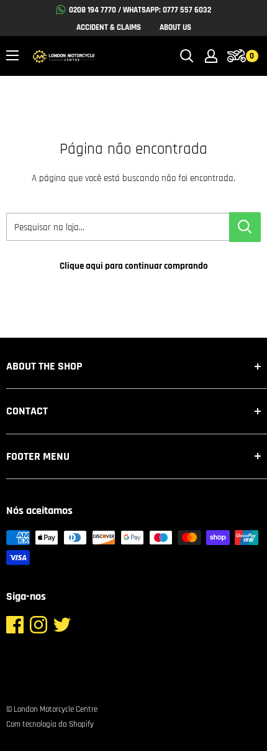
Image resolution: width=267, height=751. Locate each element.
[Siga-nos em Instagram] (38, 628)
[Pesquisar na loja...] (245, 227)
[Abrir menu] (12, 55)
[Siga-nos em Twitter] (62, 628)
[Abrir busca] (187, 56)
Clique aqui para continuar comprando (134, 266)
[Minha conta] (211, 56)
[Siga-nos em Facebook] (15, 628)
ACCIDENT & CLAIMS (108, 27)
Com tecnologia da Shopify (50, 724)
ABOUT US (175, 27)
